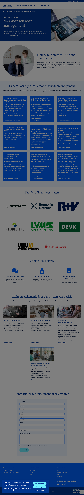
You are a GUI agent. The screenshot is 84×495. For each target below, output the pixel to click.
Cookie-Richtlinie (17, 490)
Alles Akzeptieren (39, 483)
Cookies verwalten (39, 490)
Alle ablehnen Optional (39, 487)
